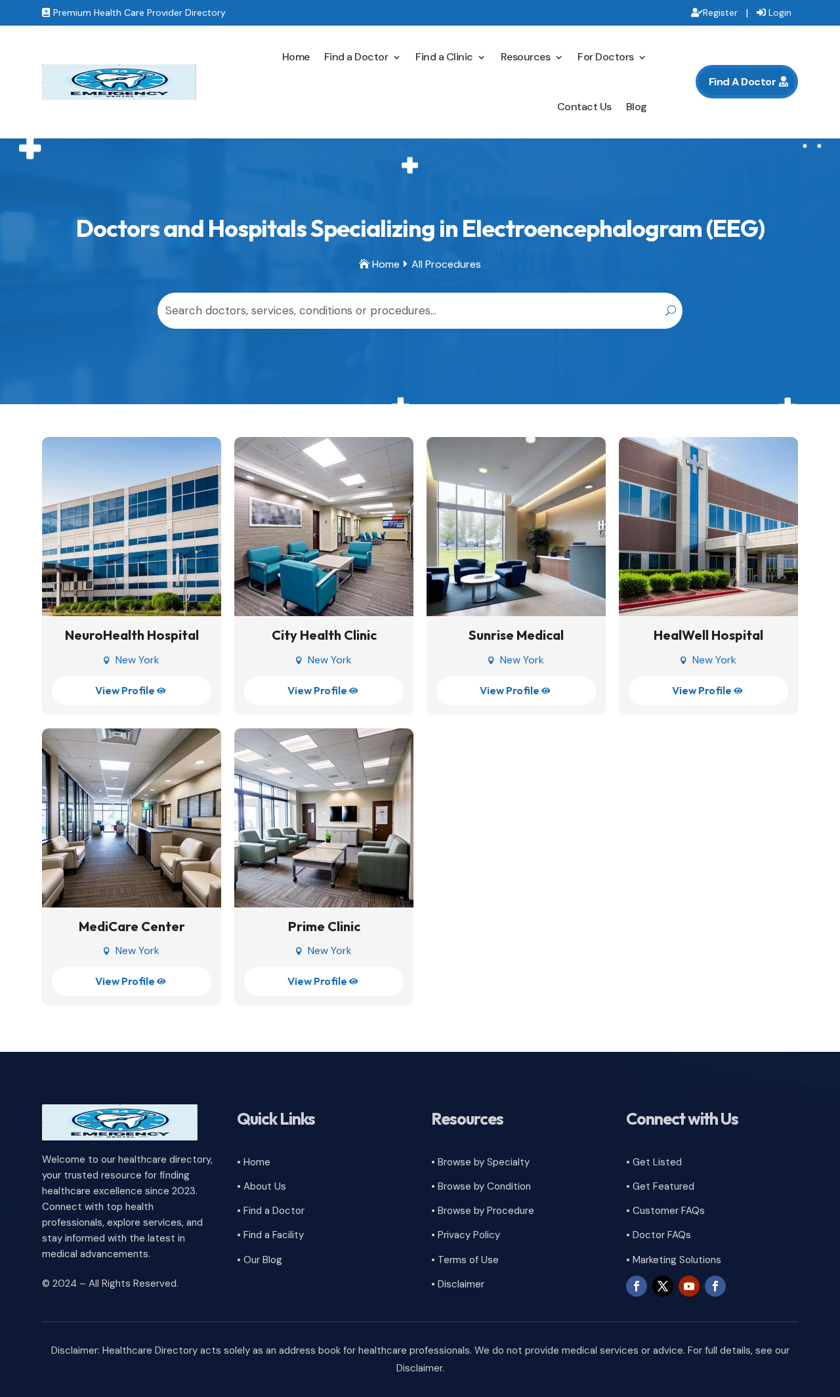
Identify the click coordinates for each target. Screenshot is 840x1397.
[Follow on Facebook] (636, 1286)
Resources (526, 57)
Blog (636, 107)
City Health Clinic (324, 635)
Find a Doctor (356, 57)
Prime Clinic (324, 926)
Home (296, 57)
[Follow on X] (662, 1286)
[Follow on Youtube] (689, 1286)
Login (779, 12)
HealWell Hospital (708, 635)
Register (720, 12)
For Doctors (606, 57)
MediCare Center (132, 926)
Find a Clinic (444, 57)
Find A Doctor (742, 82)
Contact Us (584, 107)
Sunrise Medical (516, 635)
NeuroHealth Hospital (132, 635)
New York (137, 660)
